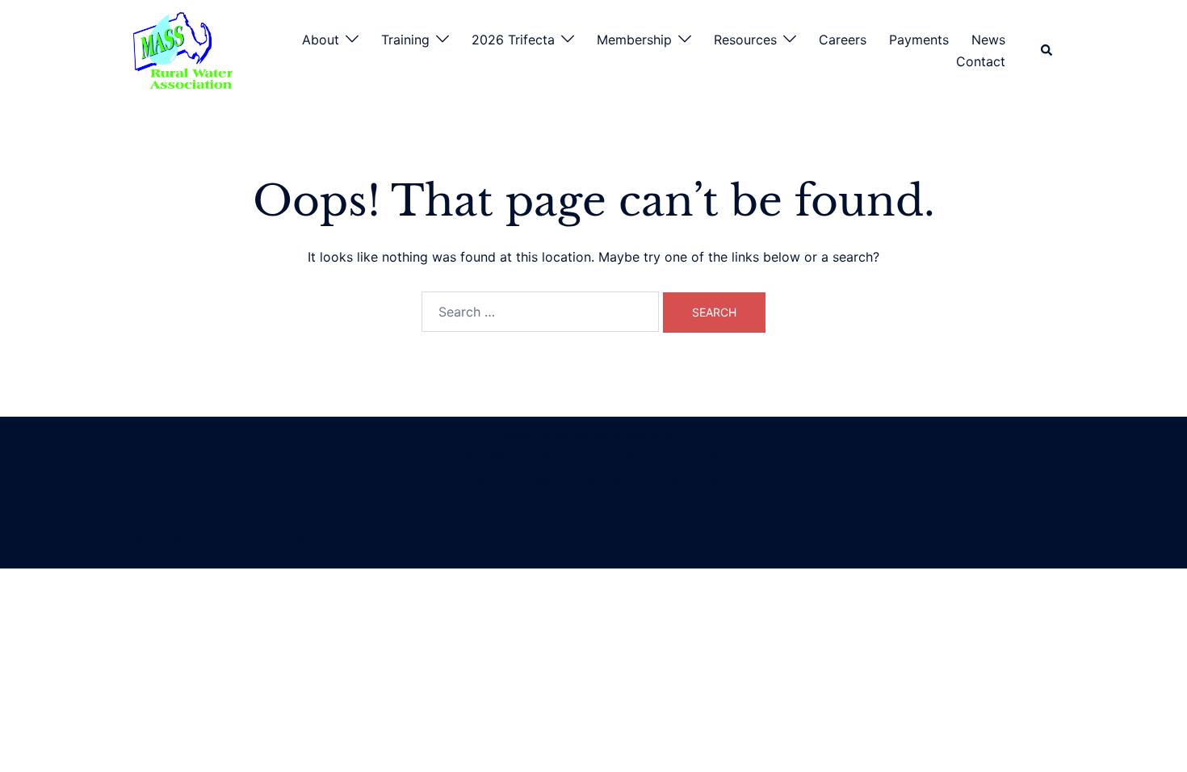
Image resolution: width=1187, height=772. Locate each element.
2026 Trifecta (513, 39)
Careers (842, 39)
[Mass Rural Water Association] (183, 49)
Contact (980, 61)
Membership (634, 39)
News (988, 39)
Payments (919, 39)
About (320, 39)
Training (405, 39)
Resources (745, 39)
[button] (1047, 51)
